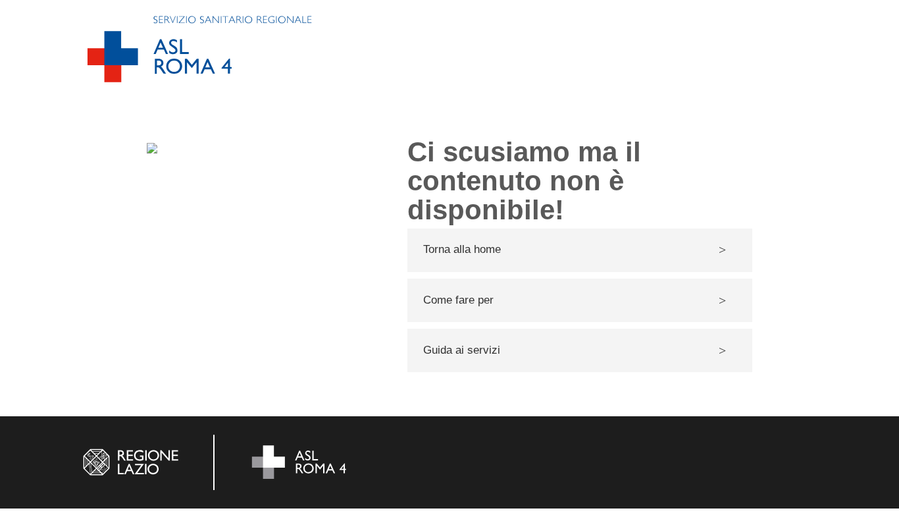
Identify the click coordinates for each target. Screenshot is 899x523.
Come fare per (458, 300)
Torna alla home (462, 249)
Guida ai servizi (461, 350)
